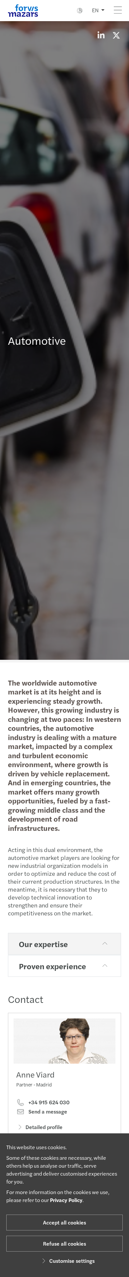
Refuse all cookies (64, 1243)
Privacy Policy (66, 1200)
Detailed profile (44, 1127)
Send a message (47, 1111)
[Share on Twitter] (116, 35)
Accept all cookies (64, 1222)
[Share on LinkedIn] (101, 35)
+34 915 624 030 (48, 1102)
